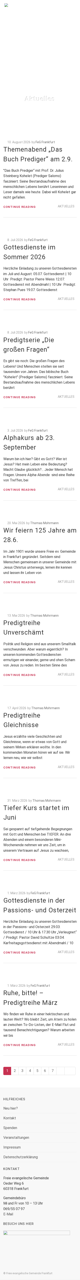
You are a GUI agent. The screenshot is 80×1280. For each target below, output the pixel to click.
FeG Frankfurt (45, 142)
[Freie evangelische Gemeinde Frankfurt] (40, 12)
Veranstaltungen (16, 1137)
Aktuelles (66, 206)
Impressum (12, 1147)
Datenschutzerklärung (20, 1157)
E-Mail (8, 1214)
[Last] (70, 1071)
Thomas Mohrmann (44, 523)
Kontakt (9, 1118)
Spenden (10, 1128)
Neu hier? (10, 1108)
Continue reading (19, 207)
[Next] (60, 1071)
